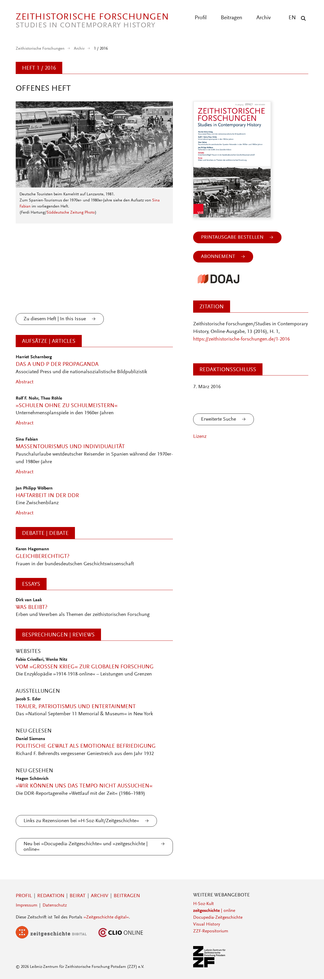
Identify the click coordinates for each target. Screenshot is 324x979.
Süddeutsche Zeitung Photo (71, 213)
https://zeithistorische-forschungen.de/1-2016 (241, 339)
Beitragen (231, 18)
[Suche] (302, 18)
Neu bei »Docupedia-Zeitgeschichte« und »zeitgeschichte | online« (86, 846)
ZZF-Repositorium (210, 931)
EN (292, 18)
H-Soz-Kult (203, 904)
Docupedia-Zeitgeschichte (217, 917)
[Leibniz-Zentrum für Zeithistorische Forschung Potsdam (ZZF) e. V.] (209, 966)
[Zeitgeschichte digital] (55, 937)
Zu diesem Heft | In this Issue (55, 319)
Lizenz (200, 436)
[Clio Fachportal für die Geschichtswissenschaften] (120, 937)
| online (214, 911)
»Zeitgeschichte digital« (106, 917)
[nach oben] (310, 965)
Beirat (78, 895)
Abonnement (218, 256)
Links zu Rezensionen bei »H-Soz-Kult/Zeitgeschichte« (81, 820)
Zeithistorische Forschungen (40, 49)
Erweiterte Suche (218, 419)
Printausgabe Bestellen (232, 237)
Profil (201, 18)
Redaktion (50, 895)
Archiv (263, 18)
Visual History (206, 924)
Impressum (26, 905)
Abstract (24, 382)
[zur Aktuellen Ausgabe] (94, 186)
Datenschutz (55, 905)
